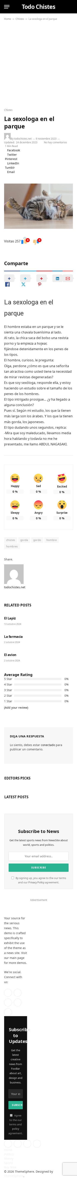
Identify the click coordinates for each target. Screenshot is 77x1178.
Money (8, 1158)
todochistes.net (23, 138)
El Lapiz (10, 618)
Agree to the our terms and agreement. (15, 1124)
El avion (10, 654)
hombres (12, 546)
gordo (37, 540)
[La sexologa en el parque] (38, 206)
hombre (51, 540)
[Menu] (6, 6)
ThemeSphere (13, 1176)
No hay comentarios (56, 142)
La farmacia (13, 636)
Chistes (20, 19)
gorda (24, 540)
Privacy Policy (36, 882)
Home (7, 19)
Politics (9, 1154)
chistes (10, 540)
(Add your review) (16, 707)
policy (15, 1129)
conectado (48, 745)
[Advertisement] (38, 63)
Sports (8, 1163)
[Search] (71, 6)
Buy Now (10, 1167)
